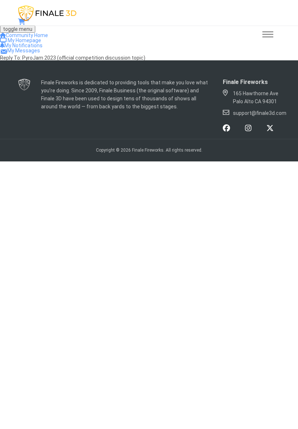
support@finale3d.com (259, 113)
